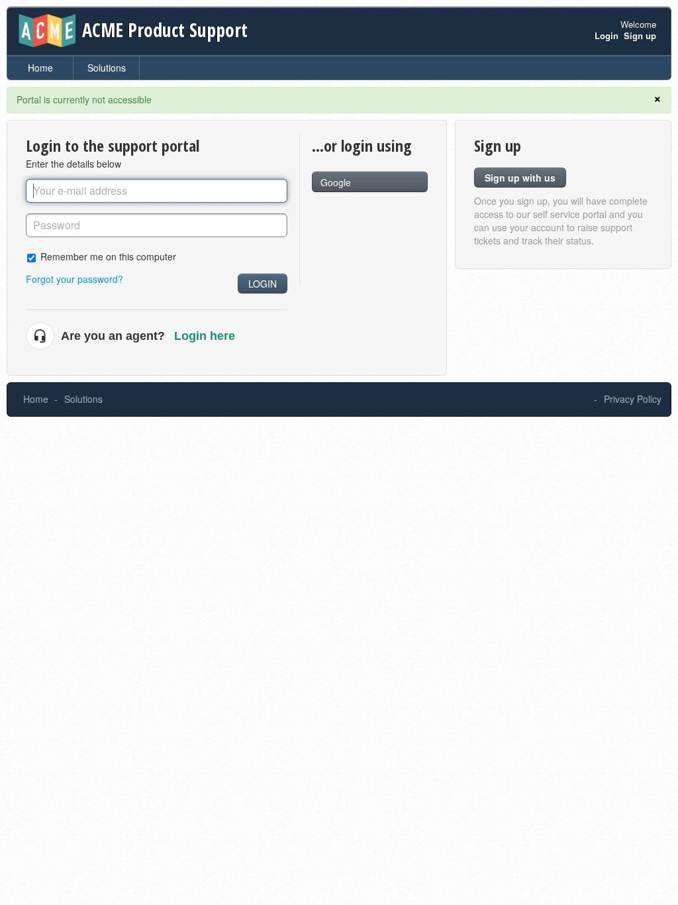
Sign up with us (520, 177)
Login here (204, 336)
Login (262, 283)
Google (335, 182)
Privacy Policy (632, 398)
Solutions (106, 67)
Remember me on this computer (108, 256)
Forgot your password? (74, 279)
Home (40, 67)
